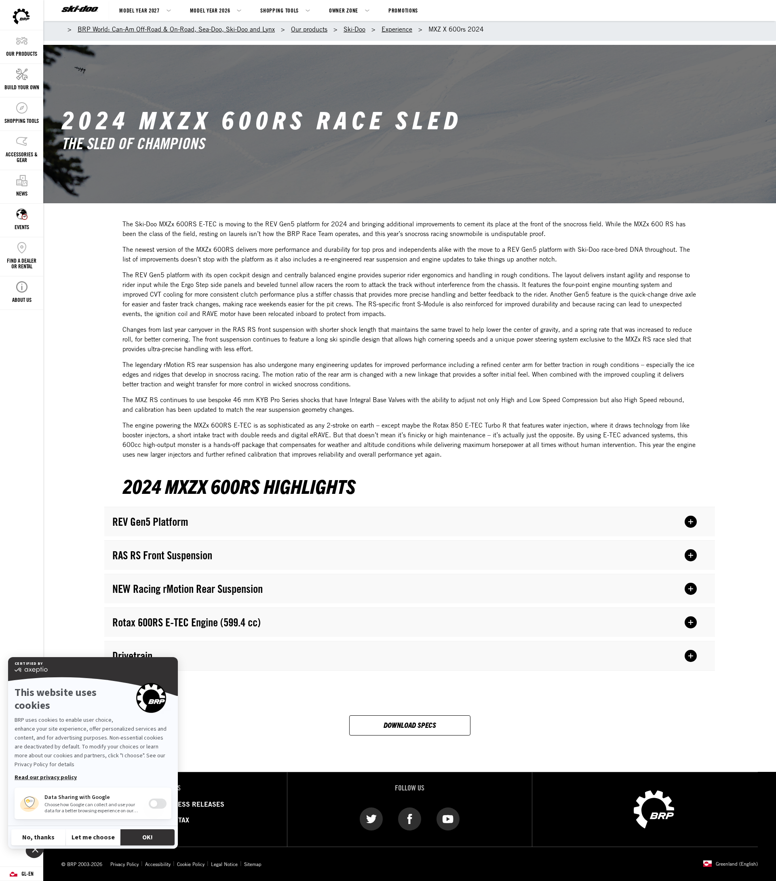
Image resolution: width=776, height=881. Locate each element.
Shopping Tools (279, 10)
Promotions (403, 10)
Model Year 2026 (210, 10)
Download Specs (410, 724)
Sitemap (252, 864)
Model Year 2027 (139, 10)
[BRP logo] (654, 809)
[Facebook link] (409, 818)
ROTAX (179, 820)
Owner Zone (343, 10)
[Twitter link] (371, 818)
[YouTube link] (448, 818)
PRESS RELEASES (196, 804)
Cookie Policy (191, 864)
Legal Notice (224, 864)
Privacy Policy (124, 864)
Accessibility (158, 864)
